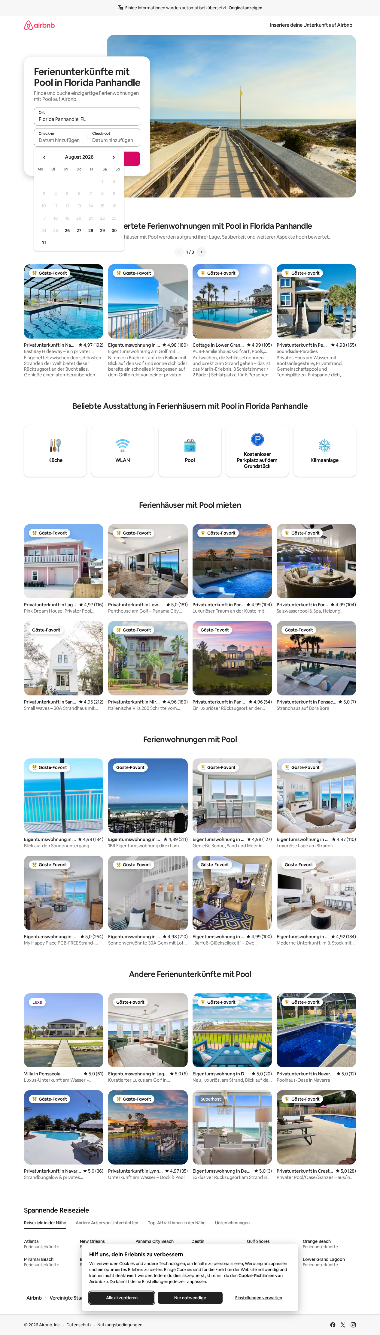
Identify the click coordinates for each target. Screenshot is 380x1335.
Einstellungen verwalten (258, 1297)
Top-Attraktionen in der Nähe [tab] (176, 1222)
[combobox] (87, 119)
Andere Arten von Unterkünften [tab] (107, 1222)
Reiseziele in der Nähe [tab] (45, 1222)
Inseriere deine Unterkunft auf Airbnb (311, 25)
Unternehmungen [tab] (232, 1222)
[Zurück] (179, 252)
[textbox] (60, 140)
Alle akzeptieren (121, 1297)
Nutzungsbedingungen (119, 1324)
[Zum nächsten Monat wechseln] (113, 157)
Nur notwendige (190, 1297)
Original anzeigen (245, 8)
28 (90, 230)
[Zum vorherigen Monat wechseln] (44, 157)
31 (44, 243)
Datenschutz (79, 1324)
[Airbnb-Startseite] (39, 25)
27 (79, 230)
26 (67, 230)
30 (114, 230)
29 (102, 230)
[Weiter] (201, 252)
